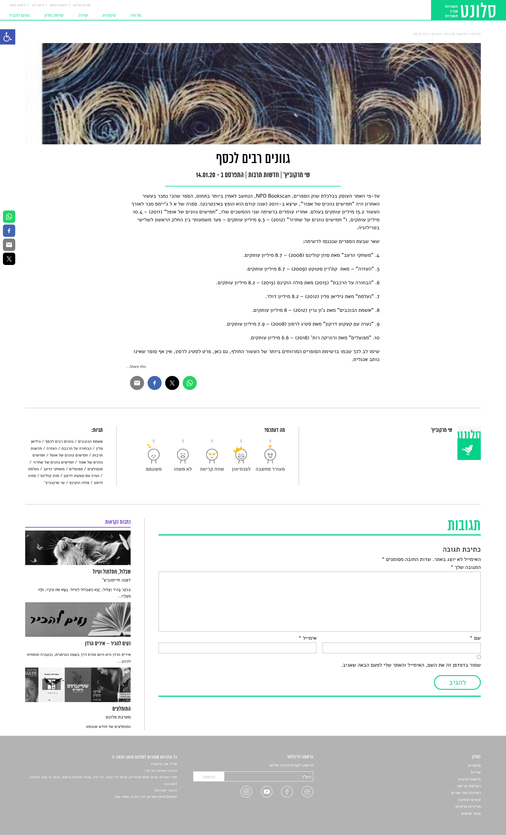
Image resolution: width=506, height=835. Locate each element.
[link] (7, 37)
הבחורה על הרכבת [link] (76, 448)
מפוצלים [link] (76, 469)
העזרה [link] (52, 448)
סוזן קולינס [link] (49, 475)
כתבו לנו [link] (38, 5)
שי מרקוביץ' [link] (55, 482)
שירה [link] (83, 15)
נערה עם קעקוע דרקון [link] (81, 475)
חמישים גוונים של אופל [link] (69, 455)
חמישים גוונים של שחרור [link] (53, 462)
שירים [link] (476, 772)
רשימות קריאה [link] (469, 786)
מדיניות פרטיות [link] (468, 806)
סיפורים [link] (474, 765)
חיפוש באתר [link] (17, 5)
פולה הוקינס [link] (79, 482)
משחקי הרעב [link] (53, 469)
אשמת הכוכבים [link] (90, 441)
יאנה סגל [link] (160, 790)
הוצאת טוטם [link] (58, 5)
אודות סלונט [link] (81, 5)
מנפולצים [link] (95, 469)
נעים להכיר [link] (19, 15)
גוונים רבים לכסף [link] (427, 34)
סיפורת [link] (109, 15)
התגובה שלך (466, 567)
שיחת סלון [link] (54, 15)
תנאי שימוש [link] (471, 813)
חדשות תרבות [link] (456, 34)
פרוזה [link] (135, 15)
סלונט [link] (476, 34)
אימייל (308, 638)
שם (475, 638)
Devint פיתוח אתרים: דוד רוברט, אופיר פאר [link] (145, 797)
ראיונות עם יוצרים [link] (466, 792)
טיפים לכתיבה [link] (469, 800)
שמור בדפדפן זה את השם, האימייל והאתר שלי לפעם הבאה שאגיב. (411, 665)
